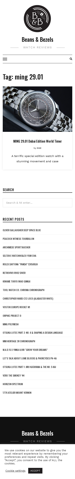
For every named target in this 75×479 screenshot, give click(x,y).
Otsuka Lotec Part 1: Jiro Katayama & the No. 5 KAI (29, 367)
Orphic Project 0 (12, 315)
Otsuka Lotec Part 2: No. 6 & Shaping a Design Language (33, 332)
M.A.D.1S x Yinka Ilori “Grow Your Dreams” (25, 350)
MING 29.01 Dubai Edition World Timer (37, 141)
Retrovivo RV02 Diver (14, 273)
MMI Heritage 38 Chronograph (19, 341)
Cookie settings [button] (15, 470)
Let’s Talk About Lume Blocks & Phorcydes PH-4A (30, 358)
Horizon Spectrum (13, 384)
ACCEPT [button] (35, 470)
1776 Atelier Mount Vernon (17, 392)
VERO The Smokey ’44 (13, 375)
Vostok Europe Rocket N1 (16, 307)
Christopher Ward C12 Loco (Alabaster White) (28, 298)
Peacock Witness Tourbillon (18, 239)
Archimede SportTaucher (16, 247)
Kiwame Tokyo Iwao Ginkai (16, 281)
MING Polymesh (11, 324)
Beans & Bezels (37, 39)
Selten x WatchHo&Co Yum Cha (19, 255)
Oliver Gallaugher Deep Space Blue (22, 230)
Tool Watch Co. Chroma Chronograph (23, 290)
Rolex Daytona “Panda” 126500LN (20, 264)
